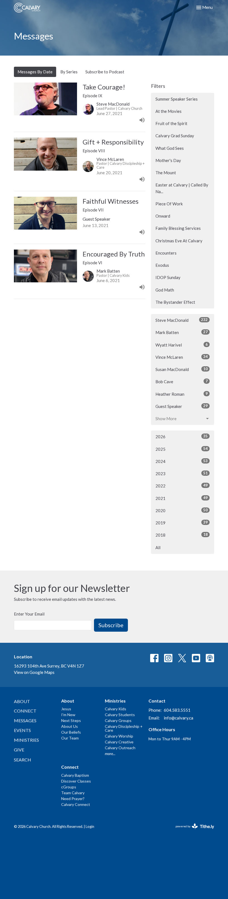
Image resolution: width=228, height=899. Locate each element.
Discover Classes (76, 781)
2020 (181, 510)
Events (22, 730)
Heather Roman (181, 394)
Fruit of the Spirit (171, 123)
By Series (69, 71)
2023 (181, 473)
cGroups (68, 787)
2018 (181, 534)
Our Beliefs (71, 732)
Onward (162, 215)
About (22, 701)
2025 (181, 449)
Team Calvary (73, 792)
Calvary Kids (115, 708)
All (157, 547)
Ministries (26, 740)
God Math (164, 289)
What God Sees (169, 148)
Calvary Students (120, 714)
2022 (181, 485)
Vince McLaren (181, 357)
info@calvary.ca (178, 717)
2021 (181, 498)
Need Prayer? (73, 798)
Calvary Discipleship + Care (124, 728)
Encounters (166, 252)
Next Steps (71, 720)
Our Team (70, 738)
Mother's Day (168, 160)
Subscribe (110, 625)
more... (110, 753)
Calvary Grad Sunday (174, 135)
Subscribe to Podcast (104, 71)
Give (19, 749)
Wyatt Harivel (181, 344)
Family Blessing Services (178, 228)
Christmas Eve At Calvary (178, 240)
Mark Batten (181, 332)
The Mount (165, 172)
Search (22, 759)
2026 (181, 436)
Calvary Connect (75, 804)
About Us (69, 726)
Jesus (66, 708)
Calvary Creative (119, 741)
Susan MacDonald (181, 369)
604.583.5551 (177, 710)
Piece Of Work (169, 203)
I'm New (68, 714)
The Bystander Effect (175, 302)
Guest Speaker (181, 406)
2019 (181, 522)
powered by (192, 831)
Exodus (162, 265)
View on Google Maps (34, 672)
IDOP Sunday (167, 277)
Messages (25, 720)
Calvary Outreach (120, 747)
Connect (25, 710)
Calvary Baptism (75, 775)
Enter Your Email (29, 613)
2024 (181, 461)
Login (90, 826)
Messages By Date (35, 71)
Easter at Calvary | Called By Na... (181, 188)
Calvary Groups (118, 720)
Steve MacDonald (181, 320)
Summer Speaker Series (176, 98)
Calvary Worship (119, 736)
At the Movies (168, 111)
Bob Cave (181, 381)
